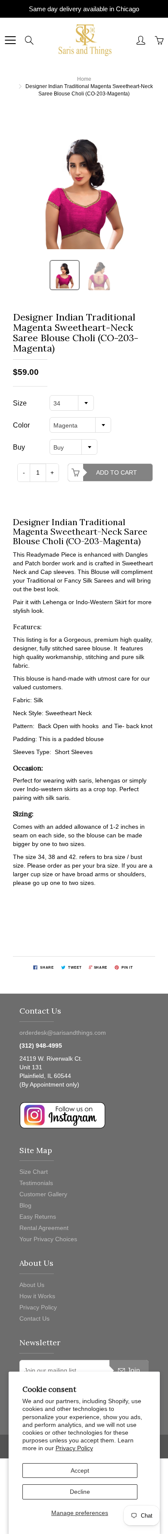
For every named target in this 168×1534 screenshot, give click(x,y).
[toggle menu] (10, 40)
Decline (80, 1491)
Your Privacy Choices (48, 1239)
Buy (19, 447)
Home (84, 79)
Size (20, 403)
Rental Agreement (43, 1227)
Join (133, 1370)
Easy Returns (37, 1216)
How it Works (37, 1296)
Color (21, 425)
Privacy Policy (74, 1448)
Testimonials (36, 1182)
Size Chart (33, 1171)
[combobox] (72, 403)
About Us (31, 1284)
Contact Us (34, 1318)
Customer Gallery (43, 1194)
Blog (25, 1205)
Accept (80, 1470)
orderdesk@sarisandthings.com (62, 1032)
